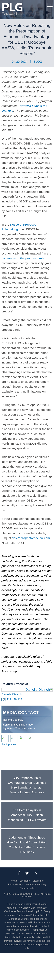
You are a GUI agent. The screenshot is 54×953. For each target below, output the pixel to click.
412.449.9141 (15, 699)
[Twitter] (27, 873)
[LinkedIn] (35, 873)
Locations (25, 881)
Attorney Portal (27, 888)
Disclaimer (38, 881)
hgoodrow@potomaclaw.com (19, 728)
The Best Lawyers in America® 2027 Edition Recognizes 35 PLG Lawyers (27, 814)
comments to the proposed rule (22, 258)
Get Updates (8, 744)
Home (14, 881)
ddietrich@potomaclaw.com (31, 538)
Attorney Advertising (35, 884)
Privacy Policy (15, 884)
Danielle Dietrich (11, 694)
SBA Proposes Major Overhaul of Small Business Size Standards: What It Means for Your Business (27, 785)
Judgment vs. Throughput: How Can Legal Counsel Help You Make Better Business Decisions (27, 845)
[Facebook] (19, 873)
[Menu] (49, 6)
